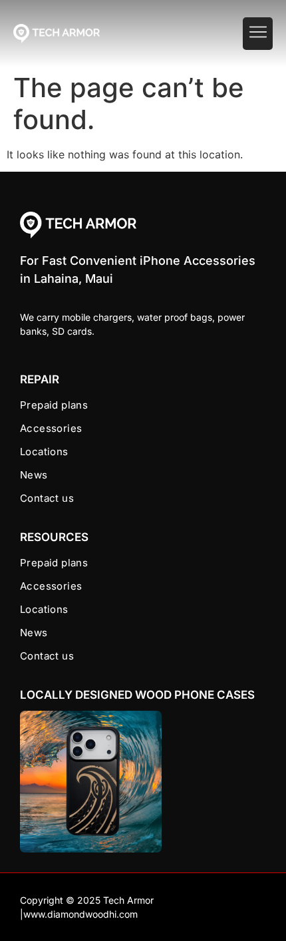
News (34, 475)
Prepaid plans (54, 405)
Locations (44, 451)
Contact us (47, 498)
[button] (258, 33)
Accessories (51, 428)
